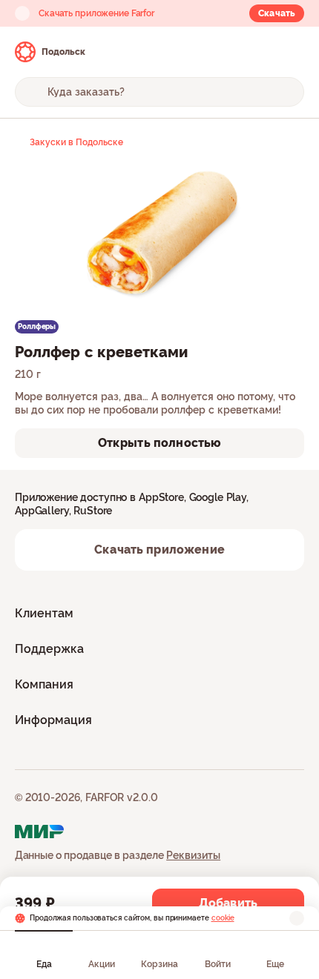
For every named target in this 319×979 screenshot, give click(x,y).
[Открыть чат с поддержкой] (290, 52)
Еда (44, 964)
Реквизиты (193, 855)
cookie (222, 918)
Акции (101, 964)
